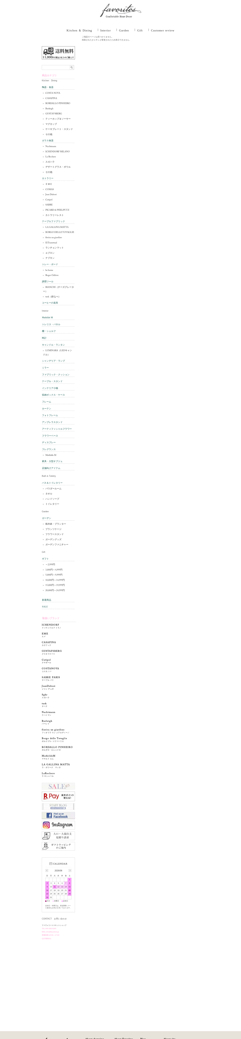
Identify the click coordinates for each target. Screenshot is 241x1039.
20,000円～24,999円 (55, 590)
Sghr (45, 696)
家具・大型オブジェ (52, 461)
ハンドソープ (52, 499)
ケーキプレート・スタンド (59, 129)
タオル (48, 494)
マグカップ (51, 124)
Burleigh (49, 109)
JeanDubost (48, 687)
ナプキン (50, 258)
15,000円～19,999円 (55, 585)
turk (45, 705)
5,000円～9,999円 (53, 575)
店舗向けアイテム (51, 468)
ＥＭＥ (48, 184)
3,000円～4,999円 (53, 570)
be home (49, 270)
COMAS (49, 189)
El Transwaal (51, 243)
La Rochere (50, 157)
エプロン (50, 253)
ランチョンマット (54, 248)
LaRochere (48, 774)
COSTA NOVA (52, 93)
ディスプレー (49, 442)
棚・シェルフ (49, 331)
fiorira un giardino (53, 237)
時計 (44, 338)
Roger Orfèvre (52, 275)
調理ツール (47, 281)
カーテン (46, 408)
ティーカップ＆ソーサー (58, 119)
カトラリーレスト (54, 215)
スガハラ (50, 162)
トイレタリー (52, 504)
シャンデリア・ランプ (53, 361)
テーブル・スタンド (52, 381)
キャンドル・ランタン (53, 345)
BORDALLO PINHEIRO (57, 103)
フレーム (46, 402)
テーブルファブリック (53, 221)
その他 (48, 134)
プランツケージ (53, 529)
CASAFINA (51, 98)
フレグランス (49, 449)
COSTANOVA (50, 670)
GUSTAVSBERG (53, 114)
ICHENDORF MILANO (57, 152)
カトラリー (47, 178)
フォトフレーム (50, 415)
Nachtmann (50, 146)
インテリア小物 (50, 388)
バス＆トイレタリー (52, 483)
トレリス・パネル (51, 324)
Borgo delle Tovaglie (54, 739)
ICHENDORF (51, 626)
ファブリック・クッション (56, 374)
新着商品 (46, 600)
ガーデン (46, 518)
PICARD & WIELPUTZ (57, 210)
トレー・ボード (50, 264)
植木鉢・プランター (55, 524)
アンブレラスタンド (52, 422)
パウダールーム (53, 489)
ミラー (45, 368)
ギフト (45, 559)
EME (45, 635)
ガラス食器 (47, 140)
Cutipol (48, 200)
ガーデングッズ (53, 540)
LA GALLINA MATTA (57, 227)
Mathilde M (47, 317)
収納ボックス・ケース (53, 395)
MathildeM (50, 757)
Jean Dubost (51, 194)
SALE (45, 606)
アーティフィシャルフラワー (57, 429)
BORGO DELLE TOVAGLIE (59, 232)
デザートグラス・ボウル (58, 167)
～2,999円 (50, 565)
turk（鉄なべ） (53, 297)
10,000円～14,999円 (55, 580)
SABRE (49, 205)
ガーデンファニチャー (56, 545)
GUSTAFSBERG (52, 652)
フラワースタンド (54, 534)
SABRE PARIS (51, 678)
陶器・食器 (47, 87)
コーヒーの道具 (50, 303)
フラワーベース (50, 436)
